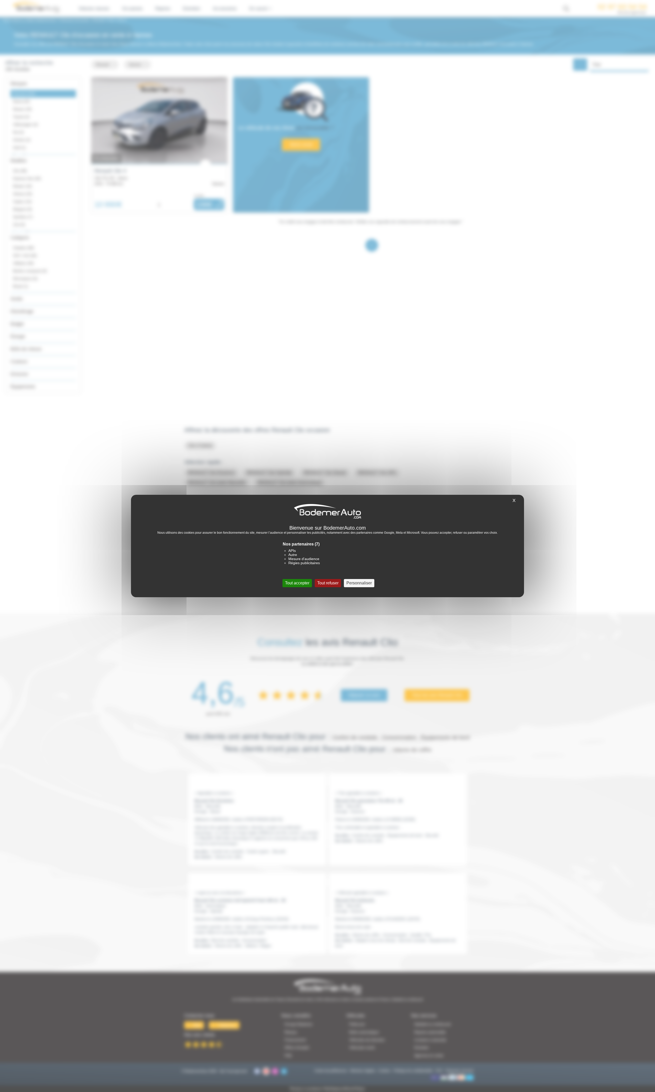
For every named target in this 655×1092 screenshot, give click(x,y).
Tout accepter (297, 583)
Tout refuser (328, 583)
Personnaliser (359, 583)
